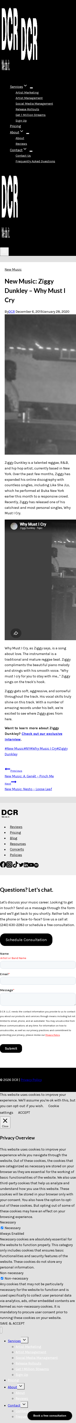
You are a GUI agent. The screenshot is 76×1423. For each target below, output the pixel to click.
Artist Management (29, 98)
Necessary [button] (8, 1222)
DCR (12, 311)
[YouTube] (31, 866)
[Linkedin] (26, 866)
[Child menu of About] (27, 133)
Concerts (17, 849)
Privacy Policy (31, 1080)
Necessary (12, 1228)
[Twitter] (21, 866)
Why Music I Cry (43, 748)
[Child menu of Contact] (31, 151)
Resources (18, 844)
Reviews (21, 144)
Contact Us (23, 155)
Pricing (15, 126)
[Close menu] (1, 1330)
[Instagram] (9, 866)
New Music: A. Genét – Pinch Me (29, 773)
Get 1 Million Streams (31, 115)
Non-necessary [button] (11, 1273)
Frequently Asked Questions (35, 161)
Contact (14, 1405)
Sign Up (21, 120)
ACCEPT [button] (24, 1112)
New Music (13, 269)
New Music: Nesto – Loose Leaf (28, 786)
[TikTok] (15, 866)
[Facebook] (3, 866)
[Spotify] (36, 866)
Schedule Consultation (26, 939)
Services (14, 1341)
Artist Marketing (27, 92)
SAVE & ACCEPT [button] (12, 1323)
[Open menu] (4, 251)
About (20, 138)
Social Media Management (34, 103)
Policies (16, 855)
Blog (13, 838)
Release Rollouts (27, 109)
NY (27, 748)
